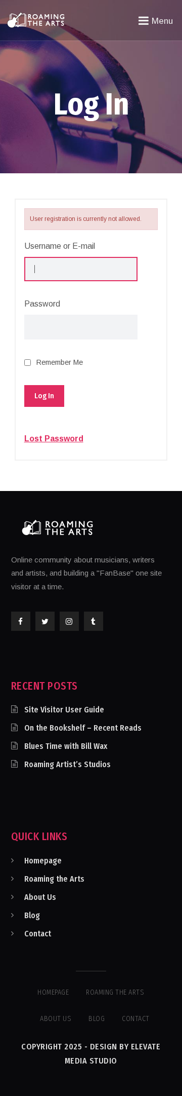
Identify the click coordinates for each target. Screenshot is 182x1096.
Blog (32, 915)
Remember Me (59, 362)
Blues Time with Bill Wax (65, 746)
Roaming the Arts (54, 879)
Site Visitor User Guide (64, 709)
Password (42, 303)
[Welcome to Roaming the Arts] (36, 20)
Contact (37, 933)
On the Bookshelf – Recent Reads (83, 728)
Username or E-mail (59, 246)
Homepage (43, 860)
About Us (40, 897)
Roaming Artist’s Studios (67, 764)
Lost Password (53, 439)
